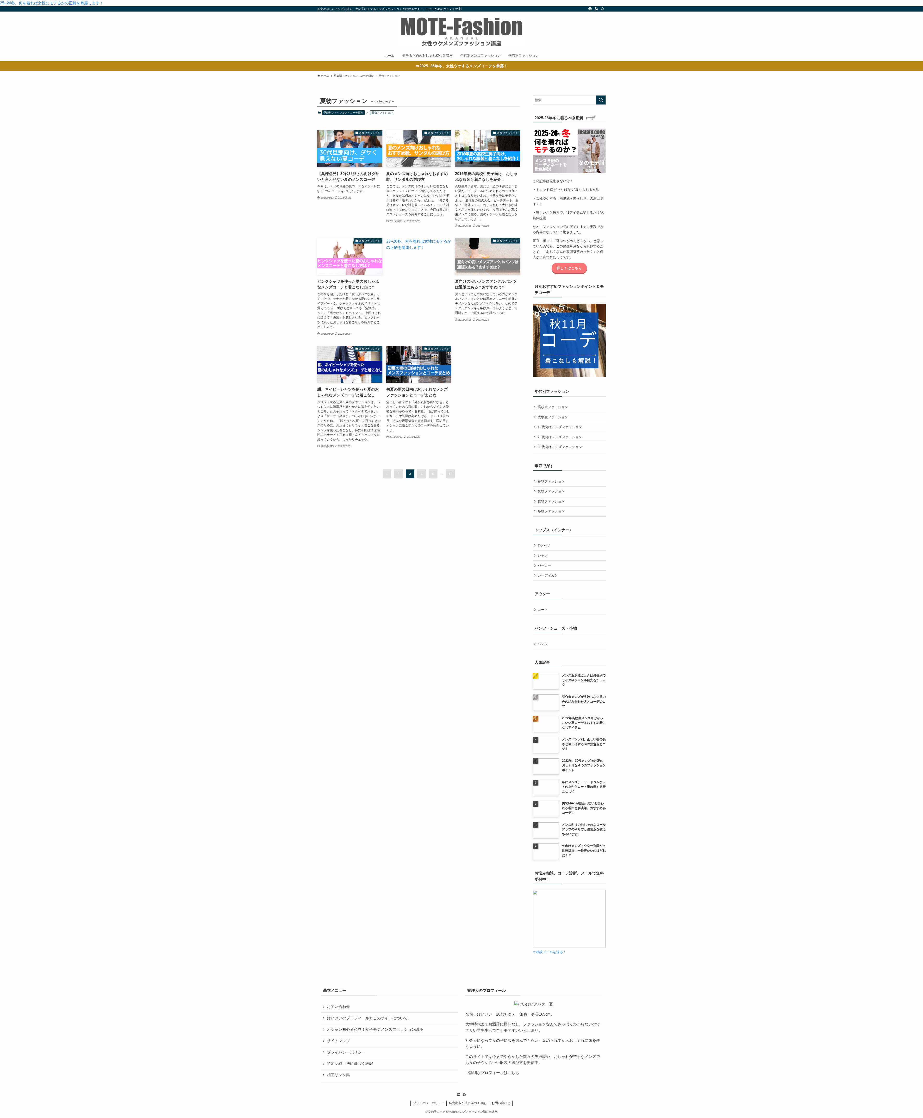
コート (543, 610)
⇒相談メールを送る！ (549, 952)
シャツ (543, 555)
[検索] (602, 9)
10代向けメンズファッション (560, 427)
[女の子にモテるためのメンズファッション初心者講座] (461, 31)
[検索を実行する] (601, 100)
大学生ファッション (553, 417)
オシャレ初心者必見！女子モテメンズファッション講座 (375, 1029)
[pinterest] (590, 9)
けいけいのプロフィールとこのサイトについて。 (369, 1018)
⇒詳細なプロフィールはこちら (492, 1073)
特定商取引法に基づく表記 (350, 1064)
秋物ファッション (551, 501)
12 (450, 474)
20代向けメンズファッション (560, 437)
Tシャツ (544, 545)
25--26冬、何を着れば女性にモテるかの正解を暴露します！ (51, 3)
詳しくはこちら (569, 268)
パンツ (543, 644)
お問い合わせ (338, 1007)
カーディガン (548, 575)
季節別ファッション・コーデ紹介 (343, 112)
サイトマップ (338, 1041)
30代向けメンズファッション (560, 447)
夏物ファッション (551, 491)
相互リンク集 (338, 1075)
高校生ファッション (553, 407)
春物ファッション (551, 481)
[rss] (596, 9)
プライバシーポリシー (346, 1052)
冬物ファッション (551, 511)
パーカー (544, 565)
